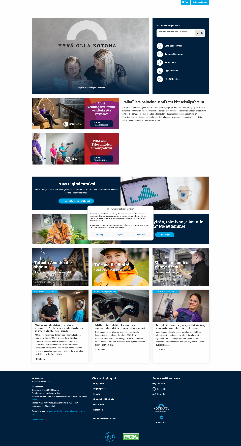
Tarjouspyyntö (100, 389)
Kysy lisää (165, 235)
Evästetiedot (99, 404)
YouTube (161, 383)
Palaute (96, 394)
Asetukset (141, 234)
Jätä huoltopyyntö (173, 46)
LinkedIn (161, 394)
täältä (34, 399)
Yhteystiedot (170, 62)
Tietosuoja (98, 410)
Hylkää (120, 234)
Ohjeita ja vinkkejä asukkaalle (91, 88)
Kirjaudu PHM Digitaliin (103, 399)
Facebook (161, 389)
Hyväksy (99, 234)
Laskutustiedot (38, 420)
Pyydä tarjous (171, 70)
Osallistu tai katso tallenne (77, 201)
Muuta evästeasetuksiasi (105, 419)
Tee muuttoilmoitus (174, 54)
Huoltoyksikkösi (172, 79)
